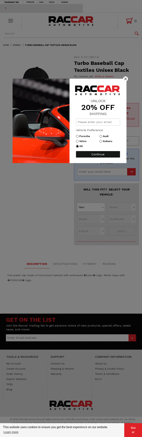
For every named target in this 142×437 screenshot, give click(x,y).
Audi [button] (107, 136)
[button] (125, 78)
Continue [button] (98, 154)
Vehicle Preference (89, 130)
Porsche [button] (85, 136)
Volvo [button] (84, 141)
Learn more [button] (11, 432)
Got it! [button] (133, 430)
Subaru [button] (108, 141)
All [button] (82, 146)
